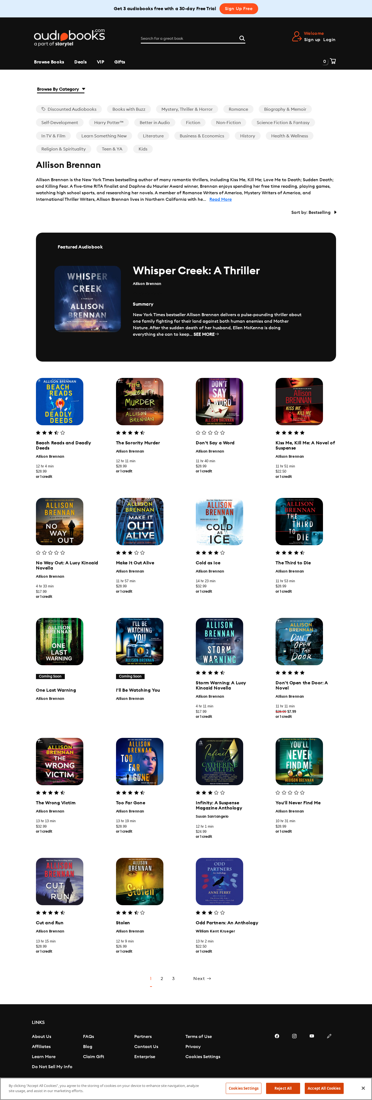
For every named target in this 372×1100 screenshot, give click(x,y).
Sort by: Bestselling (311, 212)
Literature (153, 136)
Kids (143, 149)
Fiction (193, 123)
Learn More (44, 1057)
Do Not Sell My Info (52, 1067)
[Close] (363, 1088)
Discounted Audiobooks (71, 109)
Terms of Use (198, 1036)
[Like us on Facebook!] (277, 1052)
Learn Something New (104, 136)
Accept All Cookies (324, 1088)
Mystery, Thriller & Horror (187, 109)
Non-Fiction (228, 123)
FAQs (88, 1036)
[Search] (242, 37)
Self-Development (59, 123)
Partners (143, 1036)
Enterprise (144, 1057)
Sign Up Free (239, 9)
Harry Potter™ (108, 123)
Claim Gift (93, 1057)
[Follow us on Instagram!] (294, 1052)
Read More (220, 199)
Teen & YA (112, 149)
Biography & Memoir (285, 109)
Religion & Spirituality (63, 149)
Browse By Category (58, 89)
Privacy (193, 1046)
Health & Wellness (289, 136)
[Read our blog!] (329, 1052)
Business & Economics (202, 136)
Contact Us (146, 1046)
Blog (87, 1046)
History (247, 136)
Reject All (283, 1088)
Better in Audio (155, 123)
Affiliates (41, 1046)
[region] (186, 1089)
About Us (41, 1036)
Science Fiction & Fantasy (283, 123)
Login (329, 39)
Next (200, 978)
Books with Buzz (128, 109)
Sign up (312, 39)
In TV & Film (53, 136)
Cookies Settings (202, 1057)
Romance (238, 109)
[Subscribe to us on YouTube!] (312, 1052)
